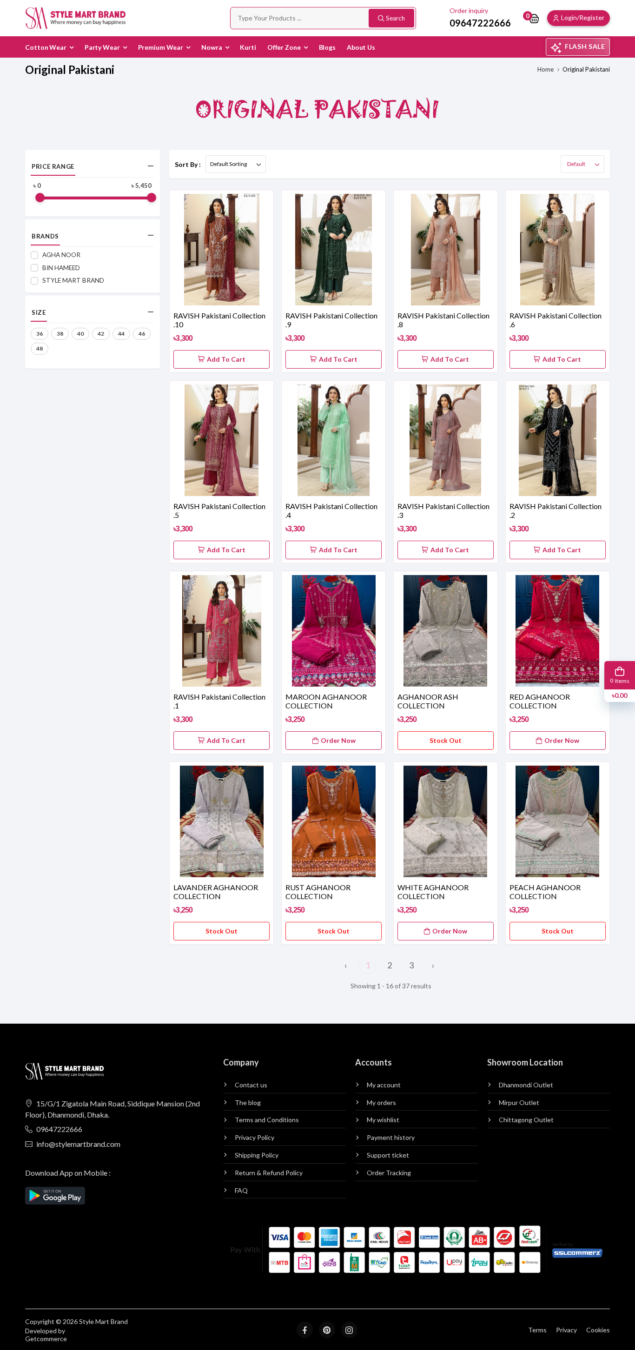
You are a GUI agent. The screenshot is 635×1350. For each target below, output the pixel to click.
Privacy (566, 1330)
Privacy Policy (254, 1137)
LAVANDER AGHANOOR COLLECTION (215, 891)
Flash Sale (585, 46)
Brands (45, 236)
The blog (248, 1102)
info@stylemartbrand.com (78, 1143)
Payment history (391, 1137)
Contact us (251, 1085)
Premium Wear (161, 47)
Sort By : (188, 164)
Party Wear (102, 47)
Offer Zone (284, 47)
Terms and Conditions (267, 1120)
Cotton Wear (45, 47)
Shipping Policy (256, 1155)
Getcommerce (46, 1339)
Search (395, 18)
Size (39, 312)
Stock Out (446, 740)
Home (545, 69)
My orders (381, 1102)
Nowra (211, 47)
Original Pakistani (586, 69)
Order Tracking (389, 1173)
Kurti (248, 47)
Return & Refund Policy (269, 1173)
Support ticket (388, 1155)
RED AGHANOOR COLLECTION (539, 701)
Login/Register (582, 17)
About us (361, 47)
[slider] (40, 197)
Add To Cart (226, 359)
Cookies (598, 1330)
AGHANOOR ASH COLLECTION (427, 701)
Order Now (338, 740)
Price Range (53, 166)
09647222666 (59, 1129)
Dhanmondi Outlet (526, 1085)
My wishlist (383, 1120)
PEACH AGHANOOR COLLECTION (545, 891)
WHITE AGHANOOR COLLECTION (433, 891)
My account (384, 1085)
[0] (534, 18)
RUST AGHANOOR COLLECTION (318, 891)
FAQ (241, 1190)
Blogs (327, 47)
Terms (537, 1330)
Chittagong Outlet (526, 1120)
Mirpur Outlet (519, 1102)
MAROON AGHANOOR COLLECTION (326, 701)
